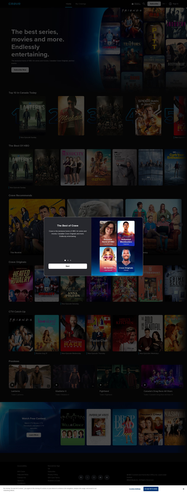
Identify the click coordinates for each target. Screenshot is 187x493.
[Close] (183, 489)
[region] (93, 489)
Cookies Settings (134, 489)
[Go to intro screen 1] (65, 260)
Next (68, 266)
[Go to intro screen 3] (70, 260)
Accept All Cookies (151, 489)
